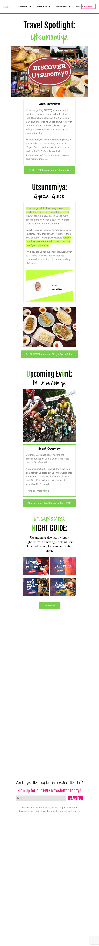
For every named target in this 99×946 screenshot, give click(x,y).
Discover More (62, 6)
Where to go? (42, 6)
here (33, 263)
